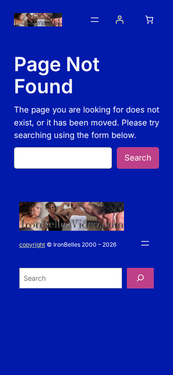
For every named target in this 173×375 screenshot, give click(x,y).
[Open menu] (94, 19)
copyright (32, 244)
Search (137, 157)
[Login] (120, 20)
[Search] (140, 278)
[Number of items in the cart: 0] (149, 20)
